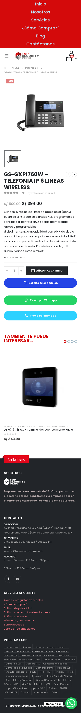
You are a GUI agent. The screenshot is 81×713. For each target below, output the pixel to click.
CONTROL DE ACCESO (26, 426)
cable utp (37, 651)
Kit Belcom (37, 675)
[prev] (68, 174)
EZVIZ (33, 671)
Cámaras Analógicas (55, 663)
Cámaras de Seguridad (19, 667)
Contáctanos (40, 44)
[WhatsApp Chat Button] (71, 703)
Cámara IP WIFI (14, 663)
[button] (65, 341)
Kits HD (38, 684)
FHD (42, 671)
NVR (48, 684)
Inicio (40, 4)
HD (48, 671)
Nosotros (40, 12)
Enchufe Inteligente (16, 671)
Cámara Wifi (64, 667)
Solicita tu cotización (43, 283)
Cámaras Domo (44, 667)
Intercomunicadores (17, 675)
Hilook (70, 671)
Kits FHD (26, 684)
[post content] (40, 386)
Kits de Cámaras (22, 679)
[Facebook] (8, 579)
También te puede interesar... (26, 338)
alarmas (26, 647)
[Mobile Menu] (6, 56)
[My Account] (71, 53)
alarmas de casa (44, 647)
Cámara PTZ (33, 663)
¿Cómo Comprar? (40, 28)
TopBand (25, 692)
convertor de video (29, 659)
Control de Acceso (43, 655)
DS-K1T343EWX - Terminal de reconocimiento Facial (38, 430)
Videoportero (41, 692)
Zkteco (55, 692)
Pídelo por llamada (43, 316)
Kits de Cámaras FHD (48, 679)
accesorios (12, 647)
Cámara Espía (51, 659)
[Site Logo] (27, 56)
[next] (74, 174)
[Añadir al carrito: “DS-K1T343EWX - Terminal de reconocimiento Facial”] (70, 356)
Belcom (10, 651)
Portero (52, 688)
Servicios (40, 20)
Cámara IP (69, 659)
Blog (40, 36)
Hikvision (59, 671)
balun (61, 647)
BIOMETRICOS (10, 426)
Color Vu (25, 655)
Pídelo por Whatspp (43, 300)
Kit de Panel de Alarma (59, 675)
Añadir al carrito (49, 270)
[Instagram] (17, 579)
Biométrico (23, 651)
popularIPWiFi (37, 688)
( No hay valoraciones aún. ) (37, 193)
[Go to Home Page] (5, 68)
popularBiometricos (16, 688)
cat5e (49, 651)
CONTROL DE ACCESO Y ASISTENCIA (52, 426)
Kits (8, 679)
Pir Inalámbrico (61, 684)
